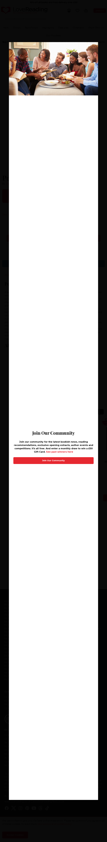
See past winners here (59, 452)
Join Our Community (53, 460)
